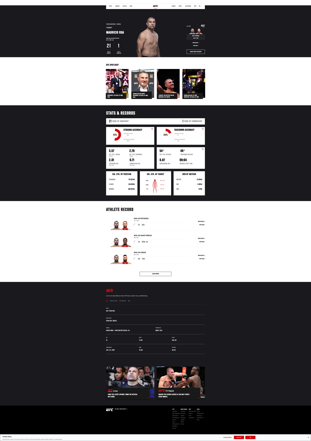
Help (190, 409)
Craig (143, 253)
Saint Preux (146, 236)
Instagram (183, 413)
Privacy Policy (200, 413)
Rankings (117, 6)
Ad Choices (199, 415)
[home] (156, 6)
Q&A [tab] (129, 301)
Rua (135, 219)
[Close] (308, 437)
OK (250, 437)
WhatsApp (183, 418)
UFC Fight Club (176, 424)
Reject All (239, 437)
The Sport (175, 411)
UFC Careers (175, 415)
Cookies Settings (227, 437)
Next (204, 65)
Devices (191, 413)
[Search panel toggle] (199, 6)
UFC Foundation (176, 413)
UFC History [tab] (122, 301)
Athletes (125, 6)
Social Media (184, 409)
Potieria (144, 219)
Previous (202, 65)
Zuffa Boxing (188, 6)
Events (110, 6)
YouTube (182, 420)
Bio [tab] (107, 301)
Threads (182, 415)
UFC (173, 409)
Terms (198, 411)
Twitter (182, 424)
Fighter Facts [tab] (114, 301)
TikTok (182, 422)
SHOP (195, 6)
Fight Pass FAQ (192, 411)
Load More (155, 274)
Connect (174, 6)
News (131, 6)
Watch (180, 6)
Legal (198, 409)
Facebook (183, 411)
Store (174, 422)
